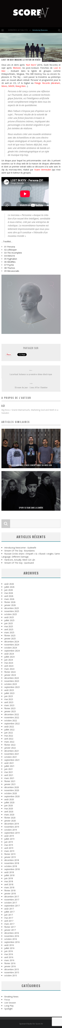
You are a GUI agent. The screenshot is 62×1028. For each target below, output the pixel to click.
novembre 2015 (11, 972)
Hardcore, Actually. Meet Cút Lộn (19, 559)
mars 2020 (9, 814)
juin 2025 (8, 623)
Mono (4, 86)
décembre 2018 (11, 860)
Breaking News (11, 996)
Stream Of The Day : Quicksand (19, 562)
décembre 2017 (11, 896)
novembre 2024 (11, 644)
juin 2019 (8, 842)
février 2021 (9, 781)
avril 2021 (8, 775)
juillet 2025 (9, 620)
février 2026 (9, 602)
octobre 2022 (10, 720)
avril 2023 (8, 702)
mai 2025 (8, 626)
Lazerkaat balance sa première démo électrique (31, 374)
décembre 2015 (11, 969)
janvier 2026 (10, 605)
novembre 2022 (11, 717)
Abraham (55, 83)
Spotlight (8, 1008)
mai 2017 (8, 917)
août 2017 (9, 908)
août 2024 (9, 653)
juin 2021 (8, 769)
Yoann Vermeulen (42, 169)
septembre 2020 (12, 796)
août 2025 (9, 617)
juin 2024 (8, 659)
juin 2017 (8, 914)
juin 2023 (8, 696)
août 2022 (9, 726)
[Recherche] (60, 30)
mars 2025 (9, 632)
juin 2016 (8, 951)
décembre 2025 (11, 608)
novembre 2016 (11, 936)
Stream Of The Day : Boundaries (19, 550)
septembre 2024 (12, 650)
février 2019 (9, 854)
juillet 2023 (9, 693)
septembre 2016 (12, 942)
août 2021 (9, 763)
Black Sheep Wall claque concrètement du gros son (31, 465)
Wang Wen (20, 86)
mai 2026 (8, 593)
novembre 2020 (11, 790)
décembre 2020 (11, 787)
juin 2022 (8, 732)
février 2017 (9, 927)
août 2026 (9, 584)
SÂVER (11, 86)
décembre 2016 (11, 933)
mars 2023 (9, 705)
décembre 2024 (11, 641)
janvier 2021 (10, 784)
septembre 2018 (12, 869)
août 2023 (9, 690)
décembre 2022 (11, 714)
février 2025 (9, 635)
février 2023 (9, 708)
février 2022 (9, 744)
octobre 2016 (10, 939)
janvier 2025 (10, 638)
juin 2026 (8, 590)
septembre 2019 (12, 832)
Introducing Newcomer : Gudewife (44, 30)
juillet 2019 (9, 838)
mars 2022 (9, 741)
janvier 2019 (10, 857)
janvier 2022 (10, 747)
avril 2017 (8, 920)
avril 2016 (8, 957)
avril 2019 (8, 848)
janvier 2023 (10, 711)
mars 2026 (9, 599)
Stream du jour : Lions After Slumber (31, 387)
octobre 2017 (10, 902)
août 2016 (9, 945)
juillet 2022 (9, 729)
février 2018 (9, 890)
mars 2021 (9, 778)
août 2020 (9, 799)
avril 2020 (8, 811)
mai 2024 (8, 662)
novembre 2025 (11, 611)
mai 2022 (8, 735)
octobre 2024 (10, 647)
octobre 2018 (10, 866)
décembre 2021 (11, 750)
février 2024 (9, 672)
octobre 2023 (10, 684)
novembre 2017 (11, 899)
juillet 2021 (9, 766)
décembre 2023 (11, 678)
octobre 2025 (10, 614)
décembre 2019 (11, 823)
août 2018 (9, 872)
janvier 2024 (10, 675)
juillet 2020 (9, 802)
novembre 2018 (11, 863)
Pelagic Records (42, 83)
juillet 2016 (9, 948)
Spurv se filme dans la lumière (31, 507)
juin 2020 (8, 805)
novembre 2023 (11, 681)
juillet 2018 (9, 875)
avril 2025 (8, 629)
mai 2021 (8, 772)
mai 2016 (8, 954)
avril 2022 (8, 738)
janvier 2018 (10, 893)
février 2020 (9, 817)
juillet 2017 (9, 911)
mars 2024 (9, 669)
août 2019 (9, 835)
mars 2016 (9, 960)
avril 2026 (8, 596)
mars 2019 (9, 851)
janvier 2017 (10, 930)
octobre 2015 (10, 975)
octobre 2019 (10, 829)
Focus (7, 999)
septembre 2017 (12, 905)
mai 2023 (8, 699)
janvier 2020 (10, 820)
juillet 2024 (9, 656)
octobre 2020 (10, 793)
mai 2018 (8, 881)
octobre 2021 (10, 757)
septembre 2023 (12, 687)
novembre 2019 (11, 826)
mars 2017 (9, 923)
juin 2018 (8, 878)
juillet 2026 (9, 587)
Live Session (10, 1002)
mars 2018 (9, 887)
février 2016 (9, 963)
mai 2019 (8, 845)
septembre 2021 (12, 760)
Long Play (9, 1005)
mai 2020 (8, 808)
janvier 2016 (10, 966)
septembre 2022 (12, 723)
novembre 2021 (11, 753)
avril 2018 (8, 884)
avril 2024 (8, 665)
